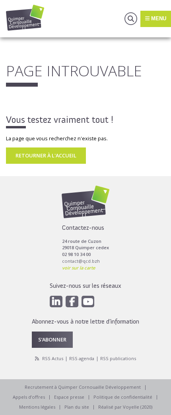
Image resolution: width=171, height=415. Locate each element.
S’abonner (52, 339)
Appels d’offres (29, 397)
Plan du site (76, 407)
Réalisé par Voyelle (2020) (125, 407)
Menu (158, 18)
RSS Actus (52, 358)
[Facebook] (72, 301)
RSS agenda (81, 358)
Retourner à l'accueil (46, 155)
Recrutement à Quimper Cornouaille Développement (83, 387)
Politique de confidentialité (122, 397)
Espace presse (69, 397)
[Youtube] (88, 301)
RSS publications (118, 358)
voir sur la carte (78, 268)
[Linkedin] (56, 301)
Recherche (130, 18)
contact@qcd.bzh (81, 261)
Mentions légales (37, 407)
